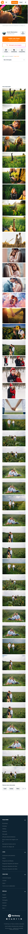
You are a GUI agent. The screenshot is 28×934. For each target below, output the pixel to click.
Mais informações (7, 59)
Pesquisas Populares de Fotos (9, 878)
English (4, 906)
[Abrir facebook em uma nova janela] (6, 931)
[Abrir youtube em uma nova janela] (20, 931)
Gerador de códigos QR (8, 857)
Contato (4, 892)
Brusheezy (5, 833)
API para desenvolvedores (8, 847)
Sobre (3, 895)
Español (4, 909)
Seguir (23, 33)
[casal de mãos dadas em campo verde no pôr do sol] (13, 315)
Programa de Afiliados (7, 871)
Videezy (4, 839)
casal (5, 799)
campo (11, 799)
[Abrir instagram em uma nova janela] (8, 931)
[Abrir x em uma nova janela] (18, 931)
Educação (4, 844)
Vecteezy (4, 836)
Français (4, 917)
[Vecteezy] (2, 2)
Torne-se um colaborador (8, 898)
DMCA (3, 868)
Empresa (4, 841)
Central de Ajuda (6, 890)
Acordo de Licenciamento (8, 865)
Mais (3, 920)
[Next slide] (22, 799)
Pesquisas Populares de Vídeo (9, 881)
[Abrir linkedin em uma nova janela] (11, 931)
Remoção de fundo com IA (9, 854)
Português (5, 912)
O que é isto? (16, 56)
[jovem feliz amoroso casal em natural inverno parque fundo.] (13, 385)
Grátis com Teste (14, 39)
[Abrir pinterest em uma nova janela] (13, 931)
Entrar (21, 2)
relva (18, 799)
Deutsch (4, 915)
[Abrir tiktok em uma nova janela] (15, 931)
